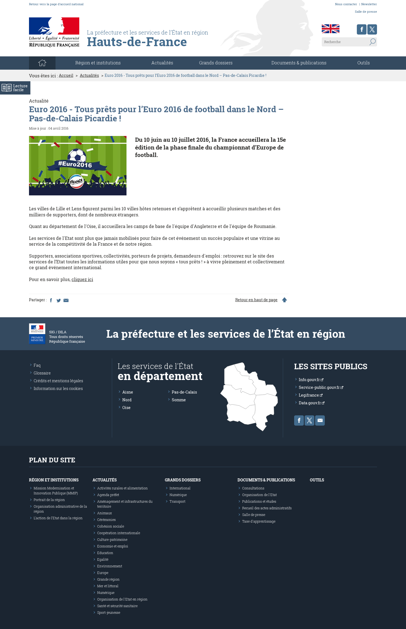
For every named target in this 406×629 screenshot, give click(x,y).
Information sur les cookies (58, 388)
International (180, 488)
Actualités (162, 62)
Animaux (104, 513)
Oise (126, 407)
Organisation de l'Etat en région (122, 599)
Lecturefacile (20, 87)
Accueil (66, 75)
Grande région (108, 579)
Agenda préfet (108, 494)
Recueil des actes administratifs (267, 508)
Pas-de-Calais (184, 392)
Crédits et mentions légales (58, 380)
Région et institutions (53, 480)
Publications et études (259, 501)
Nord (126, 399)
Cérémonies (106, 519)
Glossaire (42, 373)
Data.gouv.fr (310, 402)
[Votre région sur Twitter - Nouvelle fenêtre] (372, 29)
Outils (363, 62)
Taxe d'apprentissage (258, 521)
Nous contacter (346, 4)
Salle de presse (366, 11)
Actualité (39, 101)
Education (105, 553)
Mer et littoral (107, 586)
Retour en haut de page (256, 299)
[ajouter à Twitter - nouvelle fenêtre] (58, 300)
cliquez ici (82, 279)
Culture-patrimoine (112, 539)
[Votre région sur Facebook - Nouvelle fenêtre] (362, 29)
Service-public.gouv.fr (320, 387)
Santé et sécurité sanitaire (117, 606)
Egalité (102, 559)
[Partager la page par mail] (65, 300)
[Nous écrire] (320, 420)
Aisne (127, 392)
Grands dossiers (216, 62)
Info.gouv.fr (310, 379)
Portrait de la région (49, 499)
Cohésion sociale (110, 526)
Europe (102, 572)
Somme (179, 399)
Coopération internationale (118, 533)
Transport (177, 501)
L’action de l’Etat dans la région (58, 518)
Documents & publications (298, 62)
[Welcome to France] (330, 28)
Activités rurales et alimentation (122, 488)
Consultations (253, 488)
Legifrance (309, 395)
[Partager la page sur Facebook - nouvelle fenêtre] (51, 300)
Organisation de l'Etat (259, 494)
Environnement (109, 566)
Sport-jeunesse (108, 612)
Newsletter (369, 4)
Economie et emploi (112, 546)
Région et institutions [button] (98, 62)
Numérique (105, 592)
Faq (37, 365)
